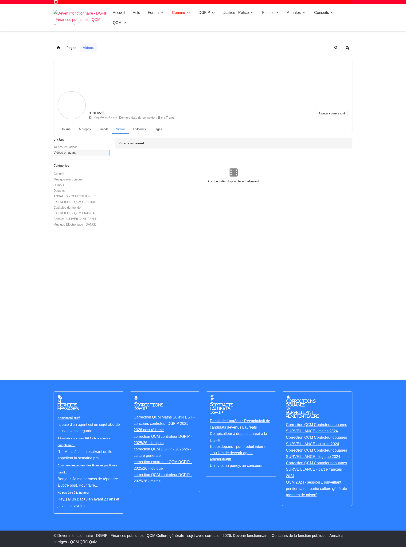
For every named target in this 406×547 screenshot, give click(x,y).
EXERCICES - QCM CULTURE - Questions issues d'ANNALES (81, 202)
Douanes (60, 190)
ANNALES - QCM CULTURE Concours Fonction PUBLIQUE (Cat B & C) (81, 196)
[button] (336, 47)
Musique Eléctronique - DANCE (75, 224)
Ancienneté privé (69, 418)
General (59, 174)
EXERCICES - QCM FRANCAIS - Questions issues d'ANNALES (81, 213)
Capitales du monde (67, 207)
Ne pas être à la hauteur (74, 492)
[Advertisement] (195, 297)
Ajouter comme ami (332, 113)
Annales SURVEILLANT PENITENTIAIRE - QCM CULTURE (81, 219)
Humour (59, 185)
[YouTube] (56, 2)
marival (96, 112)
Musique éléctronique (68, 179)
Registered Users (104, 117)
